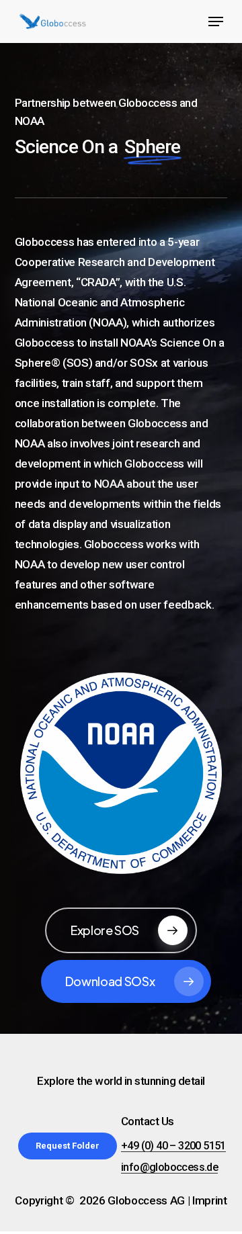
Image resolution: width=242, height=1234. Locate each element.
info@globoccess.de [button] (169, 1167)
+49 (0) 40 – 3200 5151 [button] (173, 1146)
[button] (215, 21)
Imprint (209, 1200)
